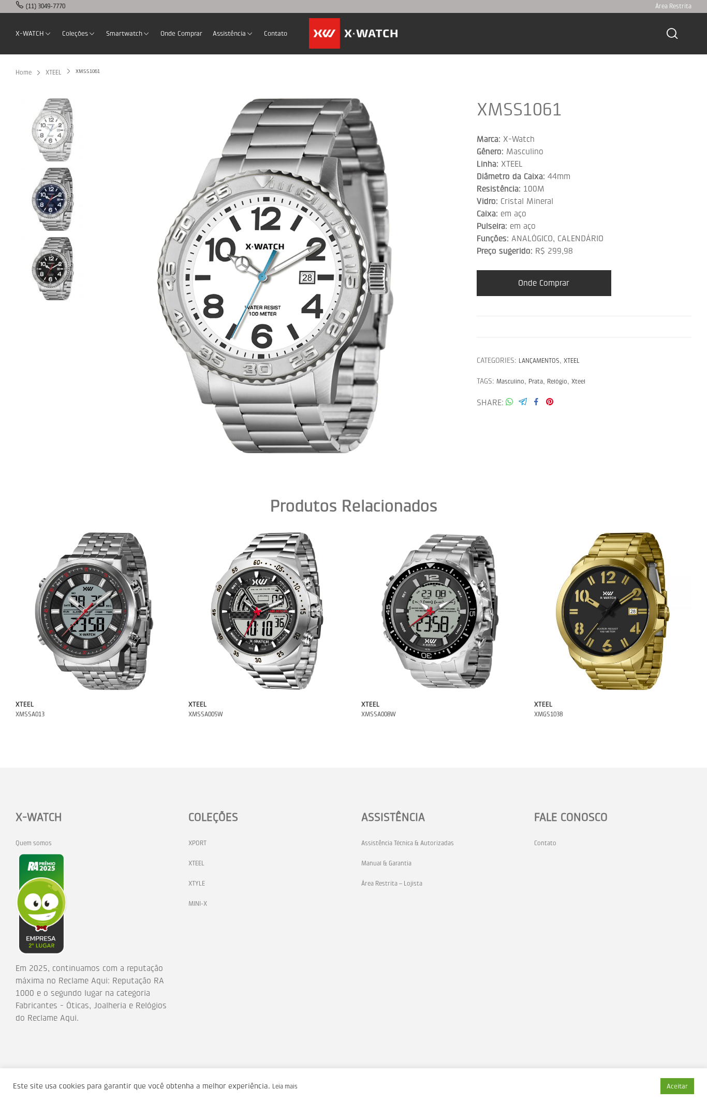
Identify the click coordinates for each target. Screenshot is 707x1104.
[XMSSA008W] (440, 611)
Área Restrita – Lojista (391, 883)
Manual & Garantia (386, 863)
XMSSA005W (205, 714)
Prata (535, 381)
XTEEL (572, 360)
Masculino (510, 381)
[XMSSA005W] (267, 611)
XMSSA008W (378, 714)
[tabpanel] (275, 276)
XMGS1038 (548, 714)
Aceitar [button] (677, 1086)
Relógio (557, 381)
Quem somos (34, 843)
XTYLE (196, 883)
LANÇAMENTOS (539, 360)
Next (445, 276)
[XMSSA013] (94, 611)
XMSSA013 (30, 714)
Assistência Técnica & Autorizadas (407, 843)
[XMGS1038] (612, 611)
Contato (545, 843)
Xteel (578, 381)
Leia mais (285, 1086)
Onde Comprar (543, 283)
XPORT (197, 843)
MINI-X (197, 903)
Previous (105, 276)
